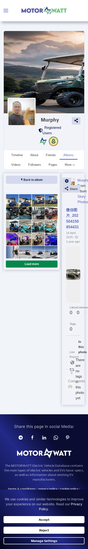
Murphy (50, 120)
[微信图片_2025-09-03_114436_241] (12, 239)
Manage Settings (44, 541)
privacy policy (47, 489)
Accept (44, 519)
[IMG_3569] (51, 252)
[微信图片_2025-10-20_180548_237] (38, 200)
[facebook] (32, 437)
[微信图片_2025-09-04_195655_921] (51, 226)
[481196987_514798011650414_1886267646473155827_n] (12, 226)
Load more (32, 264)
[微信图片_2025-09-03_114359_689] (51, 239)
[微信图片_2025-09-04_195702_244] (38, 226)
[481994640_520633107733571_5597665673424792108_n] (51, 213)
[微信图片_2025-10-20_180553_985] (25, 200)
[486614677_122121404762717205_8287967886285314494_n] (38, 213)
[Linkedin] (44, 437)
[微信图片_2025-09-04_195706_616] (25, 226)
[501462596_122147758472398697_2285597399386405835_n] (12, 213)
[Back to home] (44, 11)
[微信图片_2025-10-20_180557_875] (12, 200)
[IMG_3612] (12, 252)
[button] (6, 11)
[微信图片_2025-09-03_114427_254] (25, 239)
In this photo (79, 347)
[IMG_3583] (38, 252)
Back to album (32, 180)
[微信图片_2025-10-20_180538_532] (51, 200)
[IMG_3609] (25, 252)
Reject (44, 530)
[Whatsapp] (56, 437)
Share (73, 189)
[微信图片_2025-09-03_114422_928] (38, 239)
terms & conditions (22, 489)
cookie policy (69, 489)
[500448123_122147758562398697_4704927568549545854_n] (25, 213)
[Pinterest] (67, 437)
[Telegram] (20, 437)
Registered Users (51, 130)
